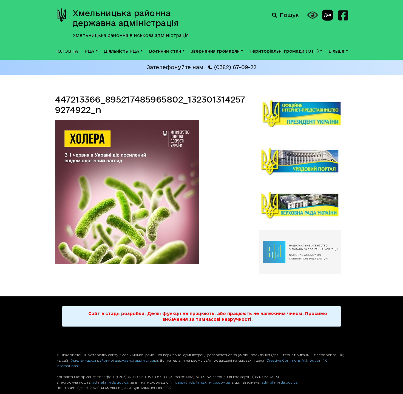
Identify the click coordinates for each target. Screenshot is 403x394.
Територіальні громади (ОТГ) (284, 51)
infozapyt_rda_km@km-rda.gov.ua (200, 382)
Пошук (289, 15)
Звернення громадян (215, 51)
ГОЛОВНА (66, 51)
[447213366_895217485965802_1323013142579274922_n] (127, 262)
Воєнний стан (165, 51)
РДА (89, 51)
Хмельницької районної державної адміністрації (114, 360)
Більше (336, 51)
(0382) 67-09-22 (235, 67)
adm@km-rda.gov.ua (110, 382)
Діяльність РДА (121, 51)
